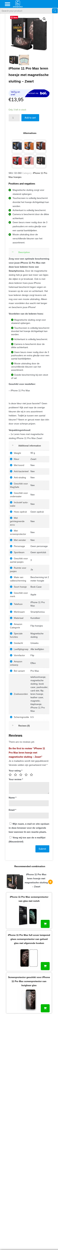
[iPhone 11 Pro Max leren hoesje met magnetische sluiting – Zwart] (41, 161)
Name (12, 797)
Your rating (15, 770)
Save (15, 17)
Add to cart (30, 117)
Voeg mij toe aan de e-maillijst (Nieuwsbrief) (27, 839)
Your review (16, 779)
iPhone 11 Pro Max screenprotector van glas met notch (29, 899)
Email (12, 810)
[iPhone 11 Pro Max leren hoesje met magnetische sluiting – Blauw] (17, 146)
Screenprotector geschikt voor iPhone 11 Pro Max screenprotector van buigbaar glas (29, 981)
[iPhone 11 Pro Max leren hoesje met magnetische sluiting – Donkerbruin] (41, 146)
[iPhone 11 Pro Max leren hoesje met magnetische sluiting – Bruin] (29, 146)
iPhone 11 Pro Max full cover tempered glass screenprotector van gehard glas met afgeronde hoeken (29, 939)
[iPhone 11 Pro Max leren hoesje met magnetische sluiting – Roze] (29, 161)
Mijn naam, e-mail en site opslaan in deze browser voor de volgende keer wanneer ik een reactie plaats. (29, 828)
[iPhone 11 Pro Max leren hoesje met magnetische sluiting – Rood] (17, 161)
